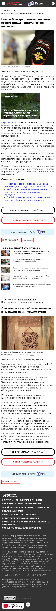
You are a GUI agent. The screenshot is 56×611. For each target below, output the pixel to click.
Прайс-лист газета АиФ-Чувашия (20, 518)
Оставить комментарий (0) (28, 220)
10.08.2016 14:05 (8, 10)
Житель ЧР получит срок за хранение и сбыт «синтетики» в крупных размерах (31, 277)
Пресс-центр (9, 503)
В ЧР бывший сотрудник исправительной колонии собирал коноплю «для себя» (28, 198)
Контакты (7, 500)
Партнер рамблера (24, 598)
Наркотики (7, 122)
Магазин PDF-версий (29, 503)
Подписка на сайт (12, 511)
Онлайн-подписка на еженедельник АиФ (25, 507)
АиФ (32, 355)
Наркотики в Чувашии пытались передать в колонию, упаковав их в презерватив (30, 269)
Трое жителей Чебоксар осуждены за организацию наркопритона (28, 261)
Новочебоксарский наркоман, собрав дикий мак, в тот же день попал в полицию (27, 185)
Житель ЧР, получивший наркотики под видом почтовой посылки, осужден (32, 285)
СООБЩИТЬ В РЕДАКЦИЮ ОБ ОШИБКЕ (21, 528)
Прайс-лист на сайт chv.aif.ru (19, 514)
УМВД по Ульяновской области (16, 67)
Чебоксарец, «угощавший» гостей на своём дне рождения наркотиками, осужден (25, 192)
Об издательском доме (28, 500)
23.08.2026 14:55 (8, 299)
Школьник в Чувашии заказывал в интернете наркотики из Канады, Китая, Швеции (31, 252)
